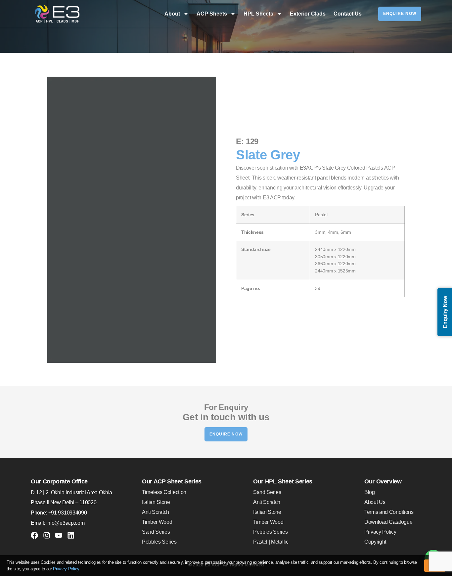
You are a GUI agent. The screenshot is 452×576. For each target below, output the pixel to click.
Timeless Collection (164, 492)
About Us (374, 502)
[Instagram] (46, 535)
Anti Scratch (155, 512)
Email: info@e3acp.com (57, 523)
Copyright (375, 542)
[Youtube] (58, 535)
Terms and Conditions (389, 512)
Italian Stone (156, 502)
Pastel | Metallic (271, 542)
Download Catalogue (388, 522)
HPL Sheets (258, 14)
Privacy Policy (380, 532)
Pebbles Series (159, 542)
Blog (369, 492)
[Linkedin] (70, 535)
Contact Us (348, 14)
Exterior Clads (308, 14)
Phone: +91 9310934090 (59, 512)
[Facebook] (34, 535)
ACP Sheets (212, 14)
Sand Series (156, 532)
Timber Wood (157, 522)
